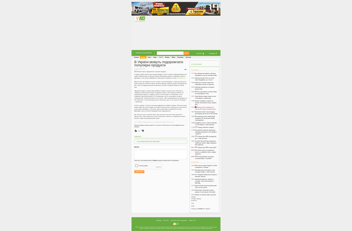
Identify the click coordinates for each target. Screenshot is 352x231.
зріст (152, 122)
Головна (136, 57)
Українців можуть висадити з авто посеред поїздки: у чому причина (205, 171)
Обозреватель (181, 78)
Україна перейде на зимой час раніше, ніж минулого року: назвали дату (205, 102)
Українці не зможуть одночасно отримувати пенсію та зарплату (204, 83)
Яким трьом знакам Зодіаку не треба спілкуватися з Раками (206, 166)
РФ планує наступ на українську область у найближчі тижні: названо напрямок (205, 152)
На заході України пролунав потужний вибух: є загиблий (204, 157)
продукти (145, 122)
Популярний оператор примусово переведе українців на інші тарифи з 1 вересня (206, 132)
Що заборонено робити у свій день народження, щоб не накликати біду (206, 74)
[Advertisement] (176, 36)
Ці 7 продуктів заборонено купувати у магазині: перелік (206, 175)
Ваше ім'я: (136, 147)
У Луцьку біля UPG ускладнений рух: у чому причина (205, 137)
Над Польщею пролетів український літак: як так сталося (206, 186)
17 (139, 131)
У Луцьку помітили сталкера (205, 127)
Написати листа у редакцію (178, 220)
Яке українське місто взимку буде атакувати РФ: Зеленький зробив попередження (205, 118)
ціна (149, 122)
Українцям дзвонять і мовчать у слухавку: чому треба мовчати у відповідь (204, 181)
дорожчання (157, 122)
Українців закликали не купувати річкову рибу (204, 88)
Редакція (159, 220)
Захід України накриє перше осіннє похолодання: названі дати (205, 97)
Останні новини (196, 64)
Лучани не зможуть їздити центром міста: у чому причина (205, 195)
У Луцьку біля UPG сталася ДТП (206, 147)
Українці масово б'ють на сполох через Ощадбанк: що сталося (205, 79)
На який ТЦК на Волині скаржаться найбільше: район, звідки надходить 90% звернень (206, 143)
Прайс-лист (192, 220)
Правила (155, 160)
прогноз (169, 122)
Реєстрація (199, 53)
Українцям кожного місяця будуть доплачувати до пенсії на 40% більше (206, 112)
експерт (164, 122)
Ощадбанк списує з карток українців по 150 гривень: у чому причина (206, 123)
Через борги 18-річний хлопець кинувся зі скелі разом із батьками (205, 191)
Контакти (166, 220)
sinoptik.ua (201, 209)
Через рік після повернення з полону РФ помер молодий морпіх (205, 108)
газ (172, 122)
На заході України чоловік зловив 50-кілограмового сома (206, 92)
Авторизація (212, 53)
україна (140, 122)
